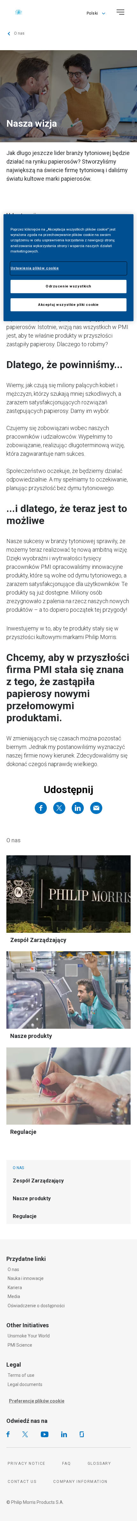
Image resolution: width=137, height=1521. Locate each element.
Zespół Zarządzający (38, 940)
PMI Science (20, 1345)
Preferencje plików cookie (36, 1400)
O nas (13, 1269)
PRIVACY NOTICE (27, 1463)
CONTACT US (22, 1481)
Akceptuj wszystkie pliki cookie (68, 304)
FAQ (66, 1463)
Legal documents (25, 1384)
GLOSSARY (99, 1463)
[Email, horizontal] (96, 808)
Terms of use (21, 1375)
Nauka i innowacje (26, 1278)
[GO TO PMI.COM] (18, 12)
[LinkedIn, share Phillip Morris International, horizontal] (78, 808)
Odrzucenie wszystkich (68, 286)
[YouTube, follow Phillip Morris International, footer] (44, 1434)
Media (14, 1296)
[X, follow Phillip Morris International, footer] (25, 1434)
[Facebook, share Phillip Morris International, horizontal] (41, 808)
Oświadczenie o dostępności (36, 1305)
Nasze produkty (31, 1036)
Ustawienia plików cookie (35, 268)
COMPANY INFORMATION (80, 1481)
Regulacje (23, 1131)
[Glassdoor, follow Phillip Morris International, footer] (82, 1434)
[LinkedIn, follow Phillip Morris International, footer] (64, 1434)
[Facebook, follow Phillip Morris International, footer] (8, 1434)
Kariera (15, 1287)
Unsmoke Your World (29, 1335)
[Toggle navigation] (120, 12)
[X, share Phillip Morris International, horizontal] (59, 808)
